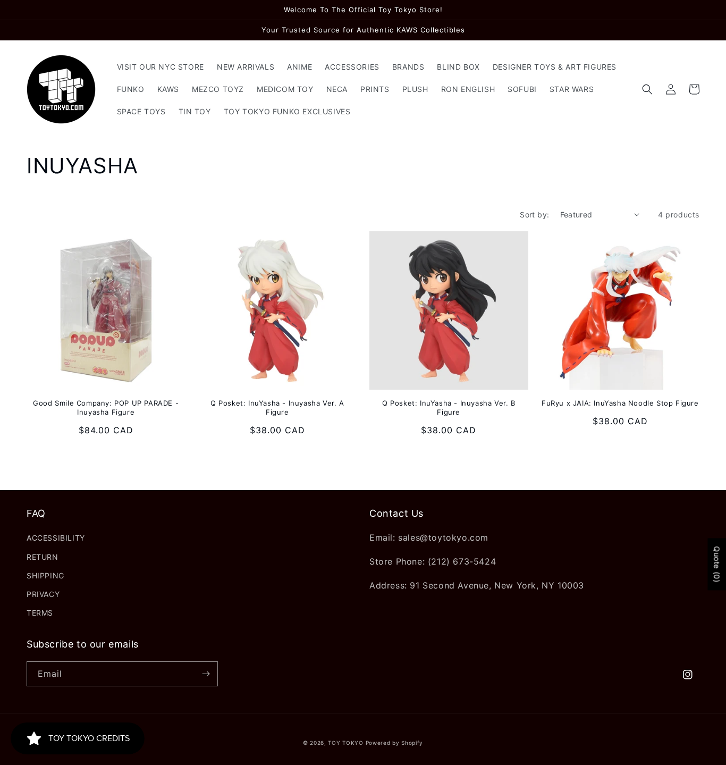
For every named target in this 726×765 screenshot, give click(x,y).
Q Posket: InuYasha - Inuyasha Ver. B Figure (449, 407)
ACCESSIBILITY (56, 537)
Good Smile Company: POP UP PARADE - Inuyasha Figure (106, 407)
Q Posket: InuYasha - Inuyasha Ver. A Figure (277, 407)
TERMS (40, 612)
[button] (647, 89)
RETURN (42, 556)
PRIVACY (43, 594)
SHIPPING (45, 575)
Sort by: (534, 214)
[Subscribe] (205, 673)
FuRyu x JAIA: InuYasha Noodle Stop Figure (620, 403)
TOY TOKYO (345, 742)
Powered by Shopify (395, 742)
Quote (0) (716, 564)
